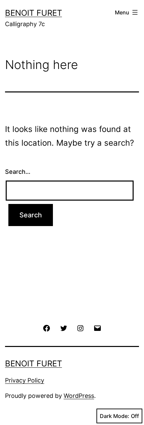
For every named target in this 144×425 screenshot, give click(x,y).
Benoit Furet (33, 13)
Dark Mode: (114, 416)
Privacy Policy (24, 380)
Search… (17, 171)
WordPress (79, 395)
